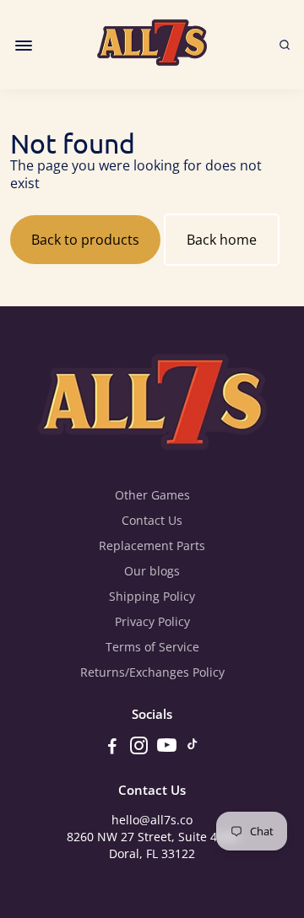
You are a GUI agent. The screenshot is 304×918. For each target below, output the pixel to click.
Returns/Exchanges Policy (152, 672)
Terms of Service (152, 647)
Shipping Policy (152, 596)
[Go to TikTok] (192, 747)
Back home (222, 239)
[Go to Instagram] (138, 747)
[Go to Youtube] (166, 747)
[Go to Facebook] (112, 747)
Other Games (152, 495)
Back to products (85, 239)
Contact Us (152, 520)
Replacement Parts (152, 546)
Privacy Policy (152, 621)
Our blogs (152, 571)
